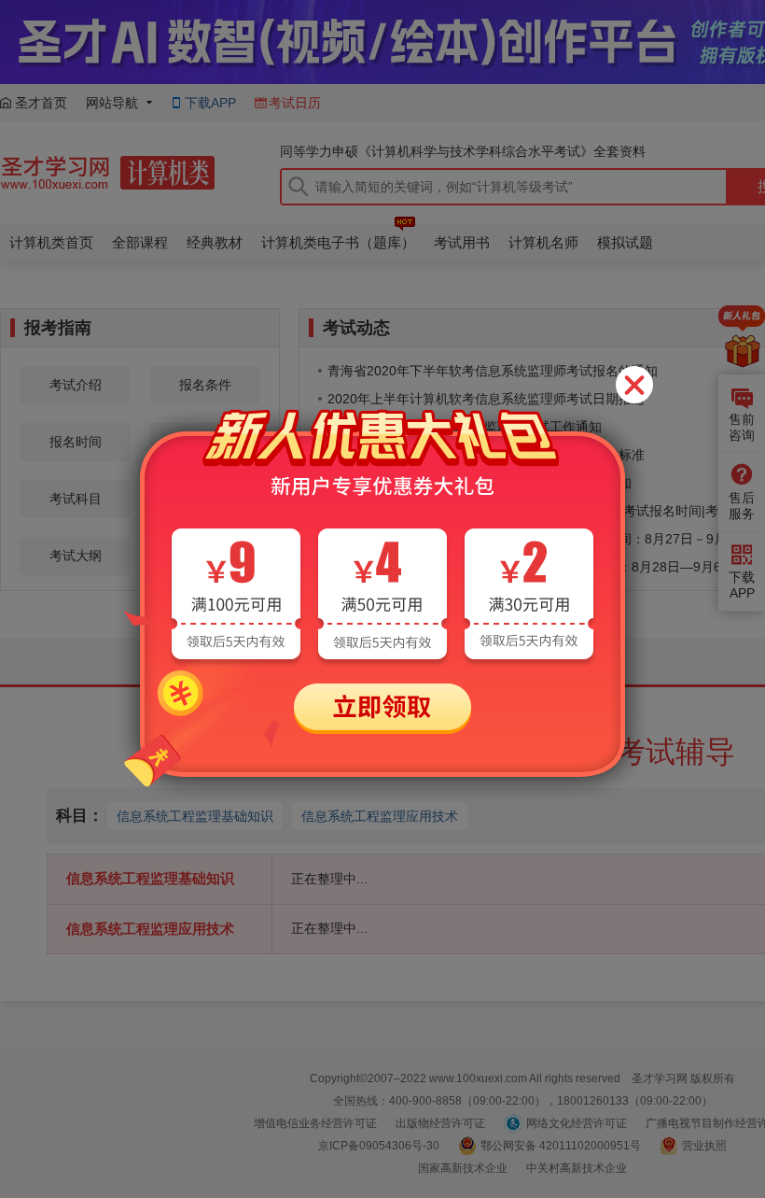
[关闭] (634, 384)
